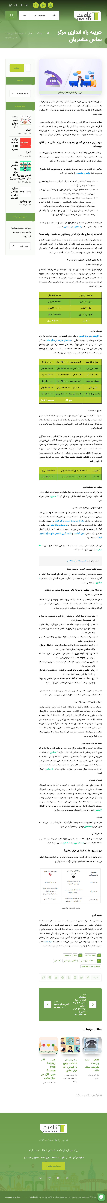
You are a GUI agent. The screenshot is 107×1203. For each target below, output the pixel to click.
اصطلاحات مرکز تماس (88, 961)
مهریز (34, 1157)
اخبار (75, 955)
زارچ (47, 1157)
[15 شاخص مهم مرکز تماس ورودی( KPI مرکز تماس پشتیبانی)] (25, 166)
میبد (29, 1157)
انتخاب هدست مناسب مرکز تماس (74, 457)
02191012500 (46, 1140)
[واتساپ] (10, 5)
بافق (63, 1157)
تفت (53, 1157)
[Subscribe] (13, 246)
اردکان (75, 1157)
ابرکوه (81, 1157)
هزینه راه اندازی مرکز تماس (91, 966)
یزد (25, 1157)
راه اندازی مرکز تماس (71, 961)
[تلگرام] (21, 5)
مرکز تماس (67, 955)
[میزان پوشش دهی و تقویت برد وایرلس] (25, 192)
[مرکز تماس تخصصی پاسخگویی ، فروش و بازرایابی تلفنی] (88, 16)
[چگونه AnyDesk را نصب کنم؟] (25, 143)
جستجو (17, 68)
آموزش (94, 1075)
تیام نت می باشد (41, 1197)
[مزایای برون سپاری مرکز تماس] (25, 120)
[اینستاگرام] (26, 5)
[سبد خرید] (43, 5)
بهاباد (58, 1157)
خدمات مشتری (69, 1075)
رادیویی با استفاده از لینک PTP (53, 277)
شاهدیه (41, 1157)
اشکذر (69, 1157)
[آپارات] (15, 5)
